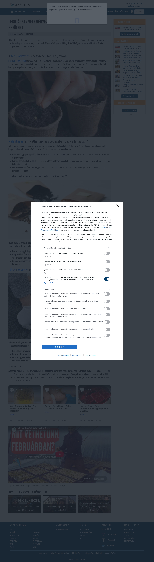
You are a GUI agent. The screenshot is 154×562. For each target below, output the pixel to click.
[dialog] (77, 281)
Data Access (77, 355)
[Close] (118, 206)
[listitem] (77, 248)
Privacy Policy (90, 355)
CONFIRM (59, 347)
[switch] (107, 253)
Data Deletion (63, 355)
